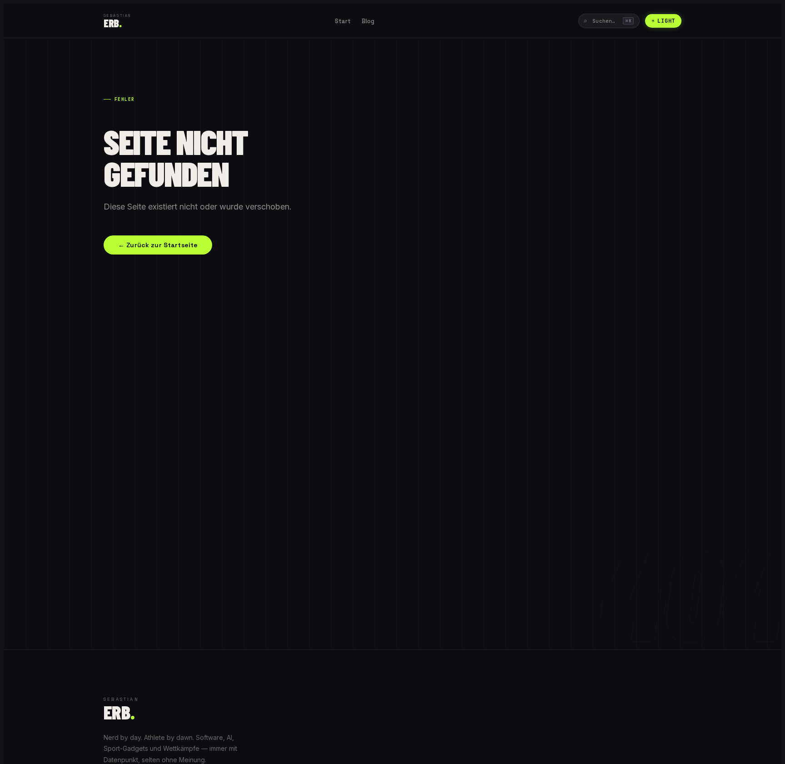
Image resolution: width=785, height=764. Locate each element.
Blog (368, 21)
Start (343, 21)
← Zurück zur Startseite (158, 245)
